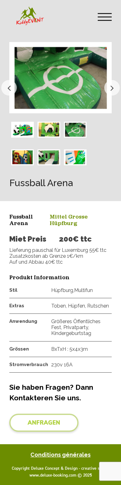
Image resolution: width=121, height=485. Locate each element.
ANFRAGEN (44, 422)
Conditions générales (60, 454)
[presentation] (9, 88)
